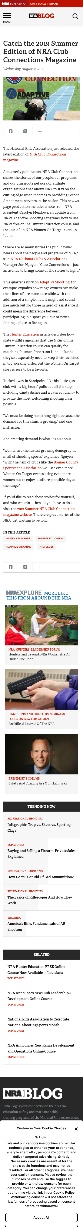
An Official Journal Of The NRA (32, 724)
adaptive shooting (19, 546)
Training (14, 917)
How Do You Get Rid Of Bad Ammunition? (40, 877)
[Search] (75, 16)
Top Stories (15, 845)
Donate (53, 4)
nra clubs (47, 546)
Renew (42, 4)
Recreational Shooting (25, 818)
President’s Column (24, 778)
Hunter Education (25, 334)
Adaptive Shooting (55, 282)
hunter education (51, 538)
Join (32, 4)
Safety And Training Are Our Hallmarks (38, 783)
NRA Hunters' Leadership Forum (34, 649)
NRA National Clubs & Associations (39, 259)
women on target (18, 538)
